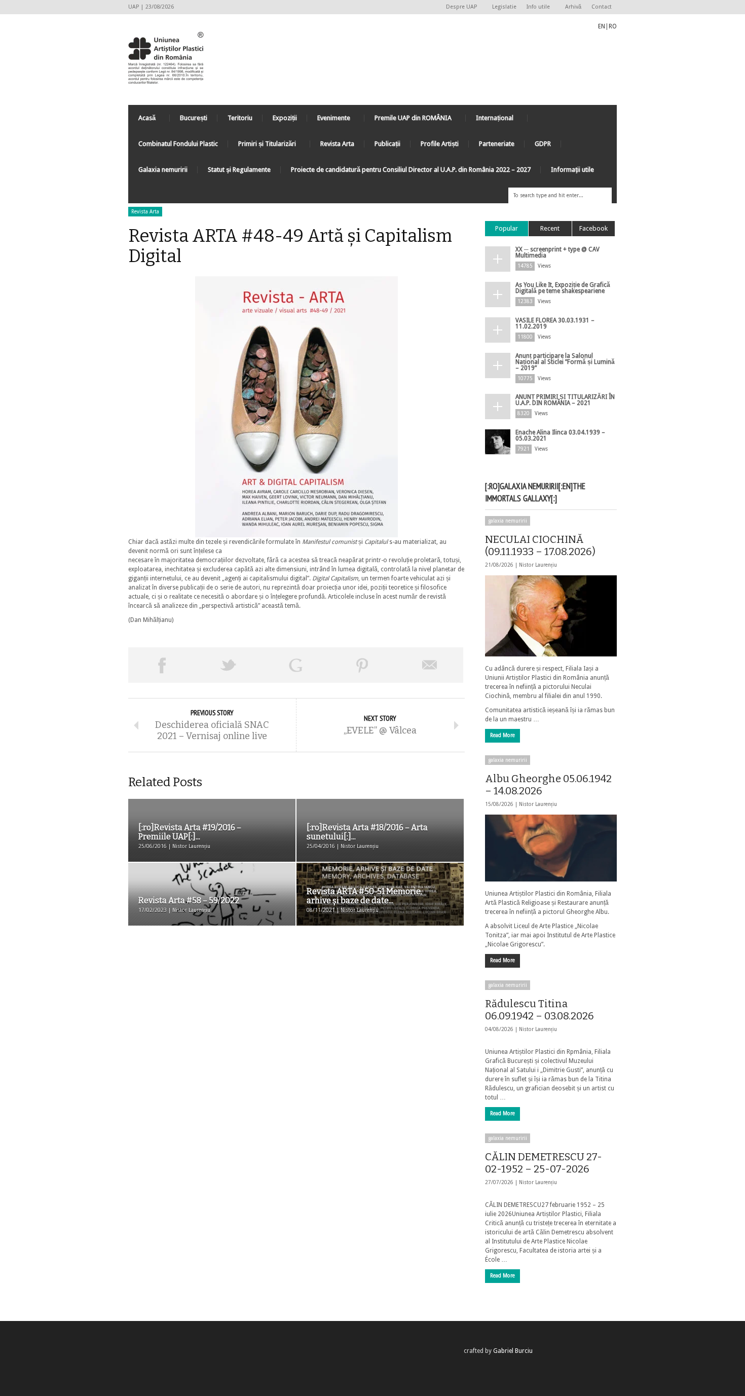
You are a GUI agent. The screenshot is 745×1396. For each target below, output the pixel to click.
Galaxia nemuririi (163, 169)
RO (613, 26)
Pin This (362, 665)
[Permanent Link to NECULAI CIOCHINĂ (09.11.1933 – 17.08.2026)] (551, 615)
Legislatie (504, 7)
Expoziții (285, 118)
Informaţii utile (572, 169)
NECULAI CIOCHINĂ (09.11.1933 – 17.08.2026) (540, 545)
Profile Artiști (440, 144)
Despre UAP (459, 7)
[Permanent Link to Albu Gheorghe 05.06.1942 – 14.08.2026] (551, 848)
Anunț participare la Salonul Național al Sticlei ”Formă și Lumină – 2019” (565, 362)
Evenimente (328, 120)
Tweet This (228, 665)
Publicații (387, 144)
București (193, 118)
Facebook (593, 228)
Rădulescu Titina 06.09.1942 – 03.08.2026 (539, 1010)
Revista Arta (337, 144)
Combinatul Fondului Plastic (178, 144)
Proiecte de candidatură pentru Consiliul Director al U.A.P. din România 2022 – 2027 (411, 169)
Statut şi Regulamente (239, 169)
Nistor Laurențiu (538, 565)
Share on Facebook (161, 665)
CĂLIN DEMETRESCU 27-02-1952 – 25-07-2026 (543, 1163)
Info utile (536, 7)
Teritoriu (240, 118)
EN (601, 26)
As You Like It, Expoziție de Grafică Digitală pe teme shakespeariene (562, 288)
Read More (502, 735)
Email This (429, 665)
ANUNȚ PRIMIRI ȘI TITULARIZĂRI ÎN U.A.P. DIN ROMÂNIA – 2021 (565, 400)
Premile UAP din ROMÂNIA (408, 120)
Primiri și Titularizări (262, 146)
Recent (550, 228)
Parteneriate (496, 144)
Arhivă (573, 7)
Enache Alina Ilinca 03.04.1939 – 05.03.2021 (560, 435)
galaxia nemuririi (507, 521)
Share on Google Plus (295, 665)
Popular (506, 228)
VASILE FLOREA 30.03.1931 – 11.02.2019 (554, 323)
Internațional (489, 120)
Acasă (142, 120)
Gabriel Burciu (513, 1350)
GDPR (543, 144)
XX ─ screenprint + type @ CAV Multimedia (557, 252)
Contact (601, 7)
